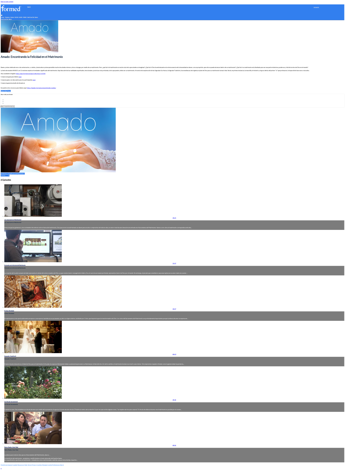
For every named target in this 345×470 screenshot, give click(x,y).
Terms (29, 465)
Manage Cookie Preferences (51, 465)
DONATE (316, 7)
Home (2, 17)
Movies (12, 17)
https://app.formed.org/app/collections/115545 (30, 73)
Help (25, 465)
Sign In (10, 19)
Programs (7, 17)
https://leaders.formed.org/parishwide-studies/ (41, 88)
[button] (1, 15)
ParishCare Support (7, 465)
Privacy (34, 465)
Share (9, 91)
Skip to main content (7, 1)
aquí (20, 77)
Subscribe (4, 91)
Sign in (36, 17)
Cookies (39, 465)
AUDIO (20, 17)
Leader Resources (18, 465)
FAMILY (25, 17)
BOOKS (16, 17)
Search (29, 7)
